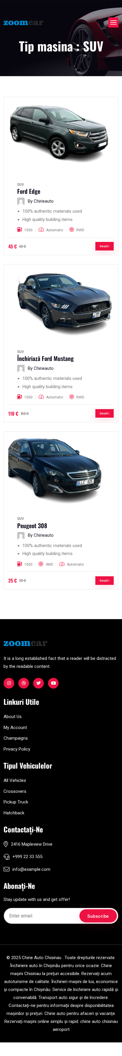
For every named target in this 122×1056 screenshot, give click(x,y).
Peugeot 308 (32, 525)
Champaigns (16, 738)
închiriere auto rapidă (93, 989)
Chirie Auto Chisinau (41, 957)
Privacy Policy (17, 749)
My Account (15, 727)
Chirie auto (54, 1013)
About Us (13, 716)
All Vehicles (15, 780)
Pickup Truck (16, 802)
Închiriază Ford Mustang (45, 358)
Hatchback (14, 813)
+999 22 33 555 (27, 856)
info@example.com (31, 869)
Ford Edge (28, 191)
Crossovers (15, 791)
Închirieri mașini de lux (72, 981)
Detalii (105, 246)
